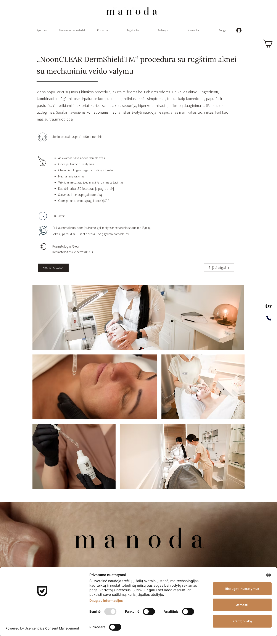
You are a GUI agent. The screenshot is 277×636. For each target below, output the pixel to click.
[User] (269, 306)
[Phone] (269, 318)
